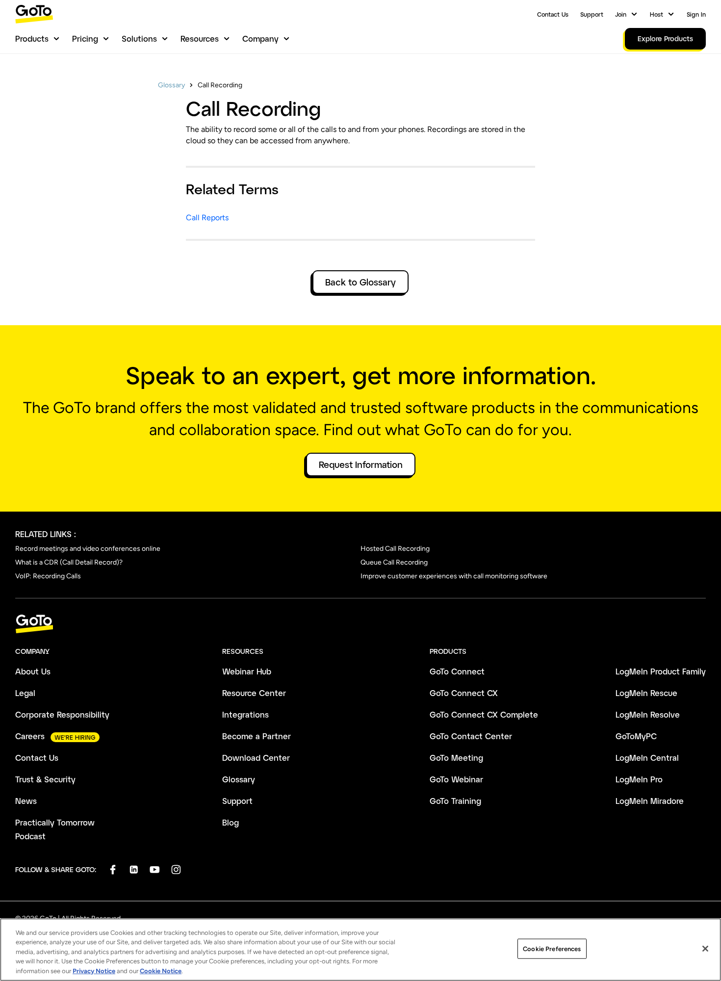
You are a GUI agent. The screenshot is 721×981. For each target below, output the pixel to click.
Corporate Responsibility (62, 714)
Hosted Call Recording (395, 548)
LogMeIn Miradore (650, 800)
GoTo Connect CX (464, 692)
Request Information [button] (361, 464)
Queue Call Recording (394, 562)
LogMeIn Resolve (648, 714)
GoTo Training (455, 800)
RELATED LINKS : (45, 534)
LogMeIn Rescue (646, 692)
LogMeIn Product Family (661, 671)
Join (620, 14)
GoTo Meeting (456, 757)
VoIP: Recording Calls (48, 576)
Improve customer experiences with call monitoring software (453, 576)
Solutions (139, 38)
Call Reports (207, 217)
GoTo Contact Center (471, 736)
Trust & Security (45, 779)
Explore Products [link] (665, 38)
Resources (199, 38)
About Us (33, 671)
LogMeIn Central (647, 757)
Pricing (85, 38)
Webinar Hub (246, 671)
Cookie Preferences (552, 949)
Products (32, 38)
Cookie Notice (160, 971)
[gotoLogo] (34, 14)
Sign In (696, 14)
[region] (360, 949)
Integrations (245, 714)
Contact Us (552, 14)
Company (260, 38)
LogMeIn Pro (639, 779)
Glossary (171, 85)
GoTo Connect (457, 671)
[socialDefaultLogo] (112, 869)
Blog (230, 822)
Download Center (256, 757)
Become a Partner (256, 736)
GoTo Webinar (456, 779)
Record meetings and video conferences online (87, 548)
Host (656, 14)
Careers (30, 736)
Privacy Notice (94, 971)
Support (591, 14)
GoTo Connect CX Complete (484, 714)
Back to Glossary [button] (360, 282)
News (26, 800)
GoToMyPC (636, 736)
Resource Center (254, 692)
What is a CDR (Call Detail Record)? (69, 562)
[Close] (705, 948)
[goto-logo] (360, 624)
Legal (25, 692)
